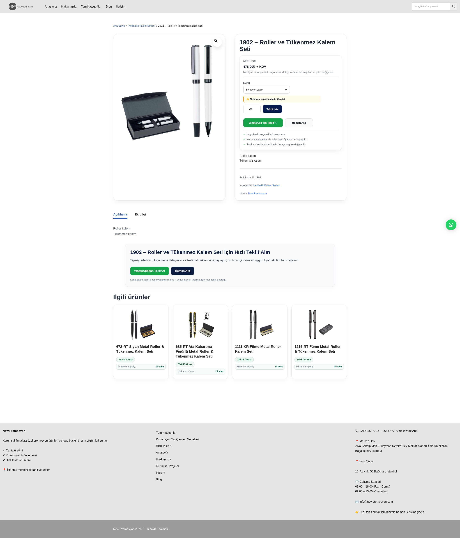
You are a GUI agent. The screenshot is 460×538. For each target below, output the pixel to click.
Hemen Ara (299, 122)
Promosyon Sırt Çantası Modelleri (177, 439)
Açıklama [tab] (120, 214)
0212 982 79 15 (370, 430)
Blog (109, 6)
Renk (246, 82)
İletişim (120, 6)
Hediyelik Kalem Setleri (141, 25)
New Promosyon (257, 193)
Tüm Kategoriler (91, 6)
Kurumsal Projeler (167, 466)
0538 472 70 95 (392, 430)
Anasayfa (51, 6)
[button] (217, 42)
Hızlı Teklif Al (164, 445)
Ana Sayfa (119, 25)
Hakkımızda (68, 6)
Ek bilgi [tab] (140, 214)
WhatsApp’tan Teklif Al (263, 122)
